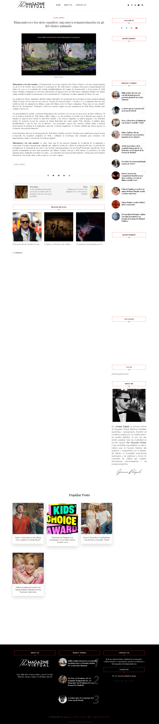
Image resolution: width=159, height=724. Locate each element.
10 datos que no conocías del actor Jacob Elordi (133, 109)
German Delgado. (100, 717)
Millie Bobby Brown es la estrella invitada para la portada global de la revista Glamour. (132, 96)
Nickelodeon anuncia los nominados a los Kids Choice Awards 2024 (62, 539)
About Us (68, 5)
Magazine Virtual (78, 717)
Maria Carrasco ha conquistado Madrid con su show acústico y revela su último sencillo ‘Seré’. (132, 176)
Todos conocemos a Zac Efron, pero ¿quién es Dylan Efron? (28, 538)
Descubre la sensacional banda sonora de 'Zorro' (134, 162)
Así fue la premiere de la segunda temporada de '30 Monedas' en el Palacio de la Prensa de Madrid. (133, 149)
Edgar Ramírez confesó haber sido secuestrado (133, 203)
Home (58, 5)
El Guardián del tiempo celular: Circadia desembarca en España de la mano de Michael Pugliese (134, 217)
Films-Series (58, 18)
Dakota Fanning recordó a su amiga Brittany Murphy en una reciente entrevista (133, 191)
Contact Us (81, 5)
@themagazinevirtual (120, 374)
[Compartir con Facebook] (48, 175)
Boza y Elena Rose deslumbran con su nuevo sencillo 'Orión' (133, 121)
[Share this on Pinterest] (59, 175)
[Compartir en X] (53, 175)
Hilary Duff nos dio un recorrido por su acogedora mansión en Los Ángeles (133, 134)
